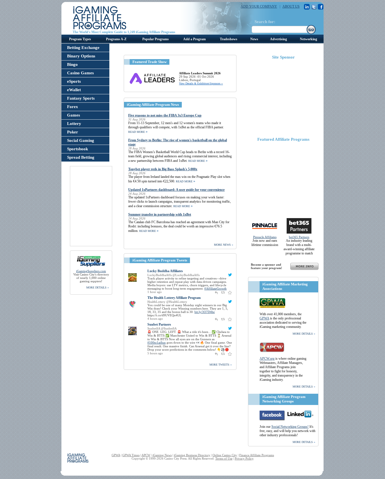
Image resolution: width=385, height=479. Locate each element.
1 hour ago (154, 292)
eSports (74, 81)
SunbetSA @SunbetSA (162, 328)
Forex (72, 106)
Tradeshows (228, 39)
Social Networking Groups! (290, 427)
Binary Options (81, 56)
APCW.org (267, 359)
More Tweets (220, 364)
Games (73, 115)
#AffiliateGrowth (215, 288)
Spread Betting (80, 157)
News (254, 39)
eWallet (74, 90)
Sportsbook (77, 149)
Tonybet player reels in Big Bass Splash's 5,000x (162, 169)
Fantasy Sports (81, 98)
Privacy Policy (244, 458)
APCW (145, 455)
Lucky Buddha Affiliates (165, 271)
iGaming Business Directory (192, 455)
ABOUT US (291, 6)
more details (97, 287)
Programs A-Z (116, 39)
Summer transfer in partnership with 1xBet (159, 214)
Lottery (74, 123)
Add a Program (194, 39)
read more (138, 131)
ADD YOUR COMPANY (259, 6)
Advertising (278, 39)
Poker (72, 132)
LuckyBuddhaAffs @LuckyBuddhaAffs (173, 275)
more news (223, 244)
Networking (308, 39)
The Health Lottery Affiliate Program (174, 298)
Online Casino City (225, 455)
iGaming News (162, 455)
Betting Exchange (83, 47)
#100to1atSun (156, 342)
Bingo (72, 64)
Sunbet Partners (159, 324)
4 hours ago (155, 318)
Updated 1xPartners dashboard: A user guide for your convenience (176, 190)
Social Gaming (80, 140)
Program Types (80, 39)
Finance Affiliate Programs (256, 455)
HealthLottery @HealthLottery (167, 301)
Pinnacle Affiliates (264, 237)
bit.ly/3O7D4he (204, 312)
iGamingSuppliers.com (91, 271)
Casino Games (80, 73)
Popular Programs (155, 39)
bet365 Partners (299, 237)
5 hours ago (155, 353)
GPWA (264, 318)
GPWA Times (131, 455)
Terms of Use (224, 458)
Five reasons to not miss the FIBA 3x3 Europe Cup (165, 115)
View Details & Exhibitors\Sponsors (201, 83)
